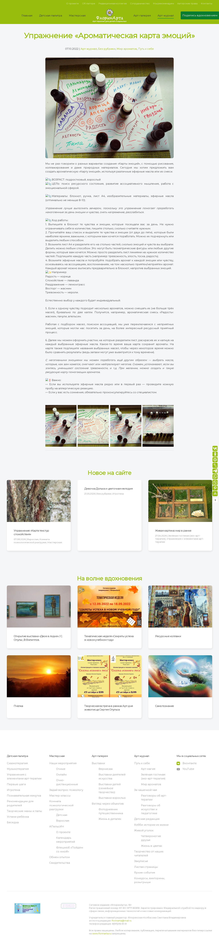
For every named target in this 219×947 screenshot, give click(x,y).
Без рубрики (106, 48)
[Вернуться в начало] (109, 15)
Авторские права (187, 3)
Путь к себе (146, 48)
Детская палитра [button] (50, 15)
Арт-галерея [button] (142, 15)
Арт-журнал (89, 48)
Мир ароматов (127, 48)
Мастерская (57, 756)
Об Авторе (88, 3)
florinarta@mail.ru (121, 920)
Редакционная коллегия (113, 3)
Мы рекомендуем (163, 3)
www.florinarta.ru (101, 933)
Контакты (206, 3)
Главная (27, 15)
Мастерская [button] (77, 15)
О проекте (72, 3)
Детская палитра (17, 756)
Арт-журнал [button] (166, 15)
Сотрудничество (140, 3)
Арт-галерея (100, 756)
